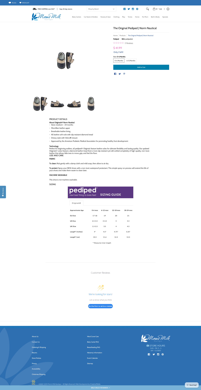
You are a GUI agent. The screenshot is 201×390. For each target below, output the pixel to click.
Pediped (116, 39)
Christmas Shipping (38, 374)
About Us (35, 336)
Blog (14, 3)
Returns (34, 353)
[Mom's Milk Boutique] (46, 17)
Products (123, 35)
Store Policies (36, 358)
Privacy (34, 363)
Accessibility (36, 369)
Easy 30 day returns (66, 9)
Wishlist (25, 3)
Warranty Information (94, 353)
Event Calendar (92, 358)
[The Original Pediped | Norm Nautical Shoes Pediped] (40, 104)
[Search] (147, 9)
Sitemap (90, 363)
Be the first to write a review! (100, 306)
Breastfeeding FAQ (93, 347)
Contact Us (36, 342)
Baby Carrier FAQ (93, 342)
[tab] (100, 155)
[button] (100, 387)
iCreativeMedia (95, 384)
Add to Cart (141, 67)
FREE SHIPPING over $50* (46, 9)
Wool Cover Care (93, 336)
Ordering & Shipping (39, 347)
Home (115, 35)
